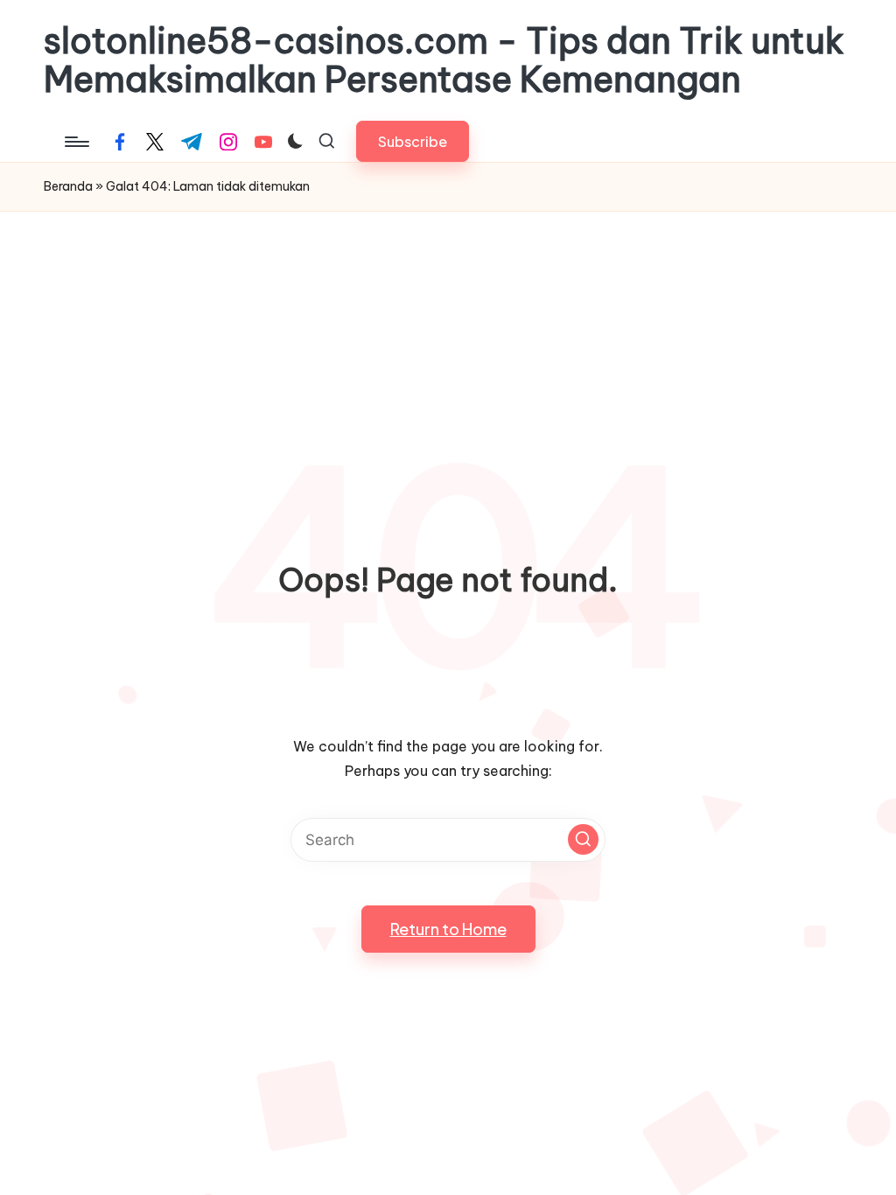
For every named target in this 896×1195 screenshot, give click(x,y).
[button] (412, 141)
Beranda (68, 186)
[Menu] (76, 142)
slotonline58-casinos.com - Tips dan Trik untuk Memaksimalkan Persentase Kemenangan (444, 60)
